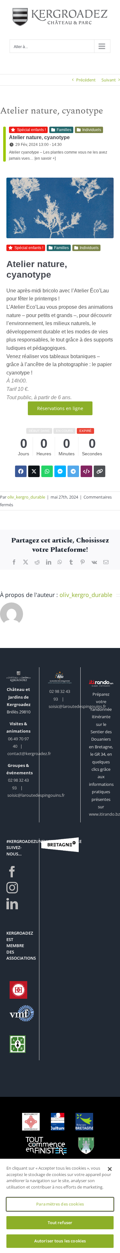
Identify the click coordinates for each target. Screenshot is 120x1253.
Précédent (86, 80)
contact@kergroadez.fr (29, 753)
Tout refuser (60, 1222)
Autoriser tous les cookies (60, 1241)
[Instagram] (12, 888)
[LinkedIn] (12, 904)
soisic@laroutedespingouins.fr (36, 795)
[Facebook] (12, 872)
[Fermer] (110, 1169)
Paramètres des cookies (60, 1204)
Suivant (108, 80)
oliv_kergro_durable (26, 497)
